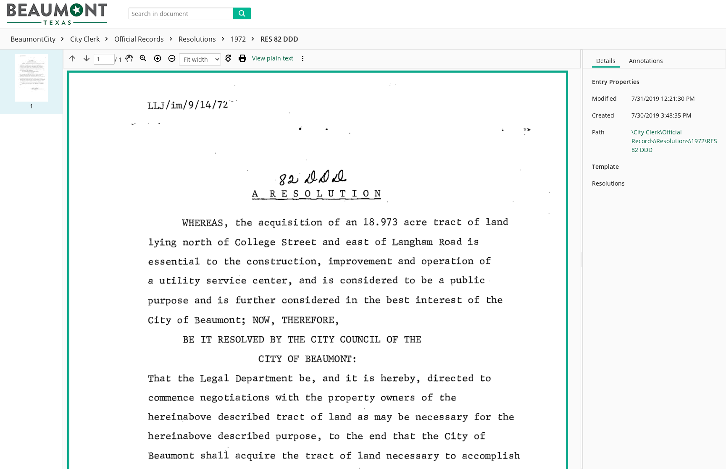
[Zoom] (143, 58)
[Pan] (129, 58)
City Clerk (85, 39)
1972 (239, 39)
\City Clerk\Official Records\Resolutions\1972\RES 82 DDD (674, 141)
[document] (654, 259)
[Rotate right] (228, 58)
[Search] (242, 13)
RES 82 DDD (279, 39)
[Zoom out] (172, 58)
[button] (31, 82)
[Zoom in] (157, 58)
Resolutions (198, 39)
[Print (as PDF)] (242, 58)
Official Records (140, 39)
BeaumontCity (34, 39)
